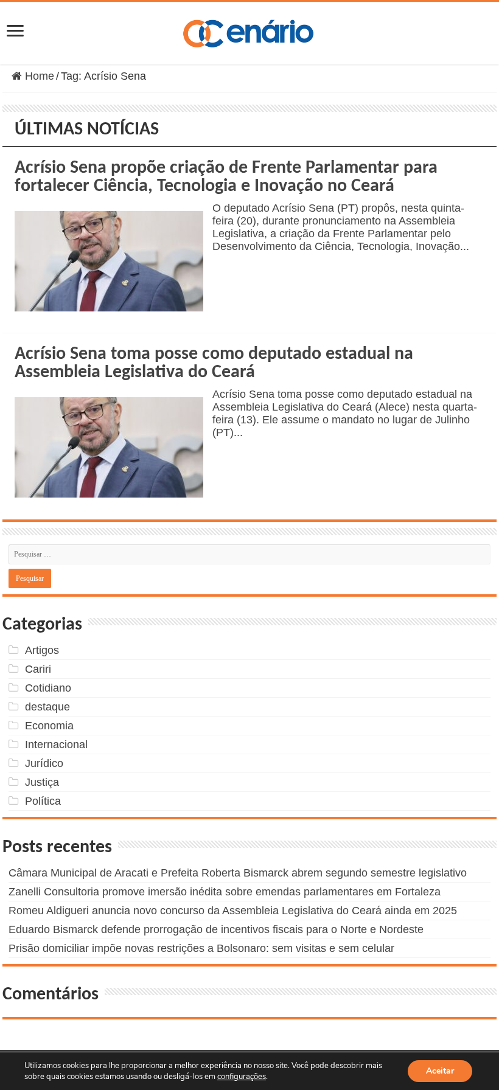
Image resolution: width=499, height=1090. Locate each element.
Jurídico (44, 763)
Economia (49, 726)
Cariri (38, 669)
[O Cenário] (249, 31)
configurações (241, 1076)
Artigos (42, 650)
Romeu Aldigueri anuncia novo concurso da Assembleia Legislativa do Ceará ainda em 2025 (233, 910)
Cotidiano (48, 688)
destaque (47, 707)
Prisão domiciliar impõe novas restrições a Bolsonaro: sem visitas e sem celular (201, 948)
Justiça (42, 782)
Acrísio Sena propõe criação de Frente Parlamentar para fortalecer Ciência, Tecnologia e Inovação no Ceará (226, 177)
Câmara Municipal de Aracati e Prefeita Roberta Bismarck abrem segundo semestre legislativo (238, 873)
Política (43, 801)
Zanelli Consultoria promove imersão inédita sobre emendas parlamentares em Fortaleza (225, 892)
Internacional (56, 744)
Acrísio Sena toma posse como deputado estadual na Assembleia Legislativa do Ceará (214, 363)
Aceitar (440, 1071)
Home (38, 76)
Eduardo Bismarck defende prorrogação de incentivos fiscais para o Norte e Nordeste (216, 929)
